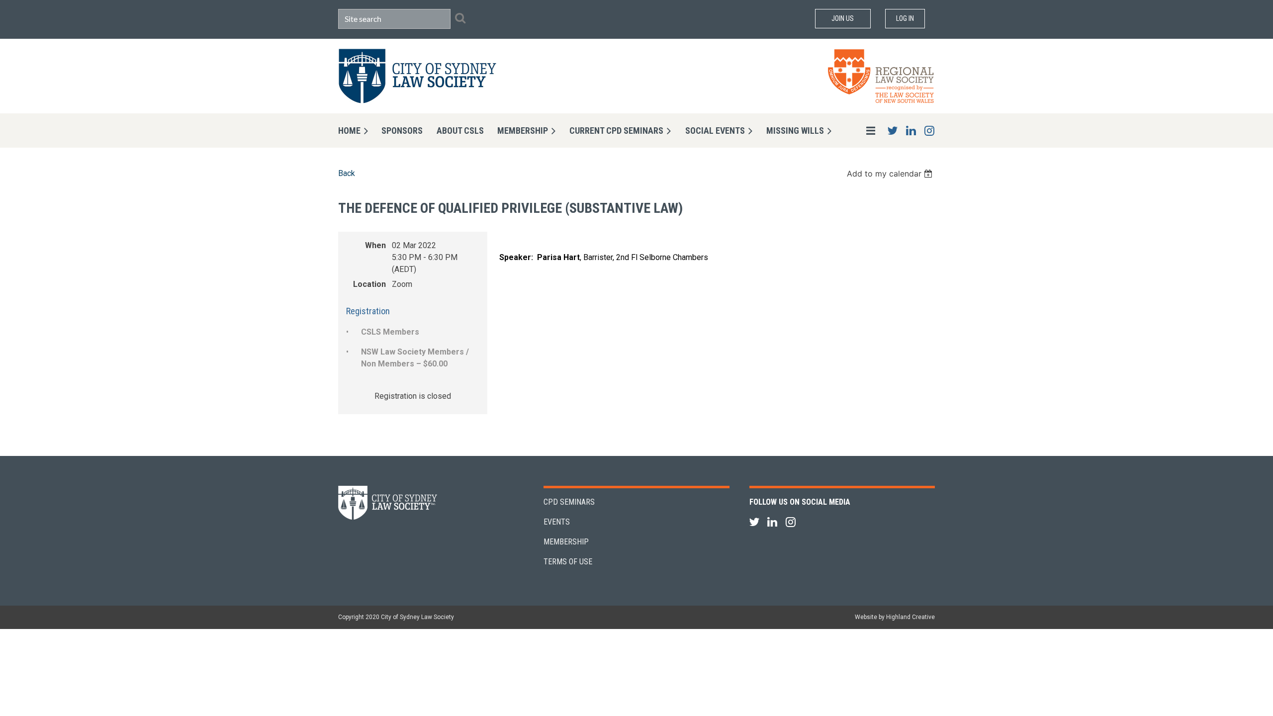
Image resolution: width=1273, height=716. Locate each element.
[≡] (860, 130)
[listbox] (891, 173)
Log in (905, 18)
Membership (566, 541)
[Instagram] (929, 130)
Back (346, 173)
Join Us (842, 18)
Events (557, 522)
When (375, 245)
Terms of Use (568, 561)
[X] (892, 130)
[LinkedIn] (910, 130)
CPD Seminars (569, 502)
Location (369, 284)
